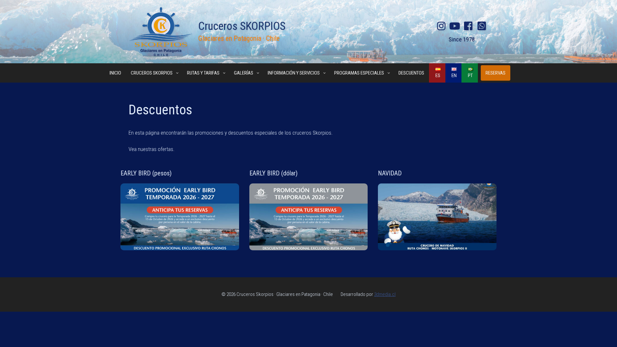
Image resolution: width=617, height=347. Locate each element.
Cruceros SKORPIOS (241, 26)
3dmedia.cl (385, 294)
